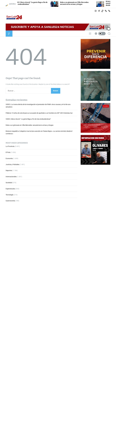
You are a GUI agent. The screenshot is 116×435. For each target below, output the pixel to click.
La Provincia (10, 146)
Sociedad (9, 182)
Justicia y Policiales (12, 164)
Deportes (9, 170)
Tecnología (9, 195)
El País (8, 152)
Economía (9, 158)
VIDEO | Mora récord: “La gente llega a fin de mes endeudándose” (28, 119)
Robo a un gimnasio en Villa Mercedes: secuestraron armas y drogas (64, 3)
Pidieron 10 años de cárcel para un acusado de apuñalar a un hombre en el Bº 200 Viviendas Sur (39, 113)
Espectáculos (10, 189)
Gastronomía (10, 201)
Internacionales (11, 176)
